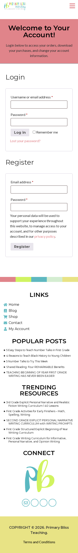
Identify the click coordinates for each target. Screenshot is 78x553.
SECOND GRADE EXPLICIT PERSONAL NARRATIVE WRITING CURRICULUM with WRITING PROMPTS (39, 422)
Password (26, 114)
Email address (29, 181)
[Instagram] (43, 503)
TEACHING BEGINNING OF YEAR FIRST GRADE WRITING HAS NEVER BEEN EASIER (36, 374)
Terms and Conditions (39, 542)
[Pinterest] (52, 503)
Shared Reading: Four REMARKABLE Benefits (35, 367)
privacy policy (44, 236)
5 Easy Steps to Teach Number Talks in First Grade (38, 350)
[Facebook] (35, 503)
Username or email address (38, 96)
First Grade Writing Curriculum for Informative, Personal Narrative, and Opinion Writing (36, 440)
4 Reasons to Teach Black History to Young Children (38, 355)
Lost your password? (25, 141)
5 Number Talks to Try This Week (27, 361)
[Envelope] (26, 503)
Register (22, 247)
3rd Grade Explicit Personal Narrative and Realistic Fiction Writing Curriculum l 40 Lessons (38, 404)
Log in (20, 132)
